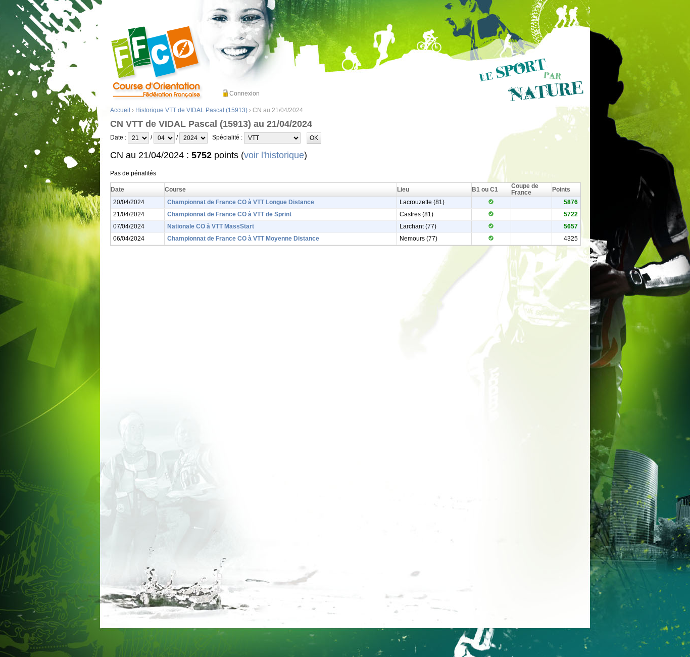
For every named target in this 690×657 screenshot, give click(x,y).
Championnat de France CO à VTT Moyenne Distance (243, 238)
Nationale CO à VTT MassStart (210, 226)
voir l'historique (274, 155)
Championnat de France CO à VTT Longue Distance (240, 202)
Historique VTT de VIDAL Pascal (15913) (191, 110)
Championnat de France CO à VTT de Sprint (229, 214)
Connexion (244, 93)
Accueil (120, 110)
